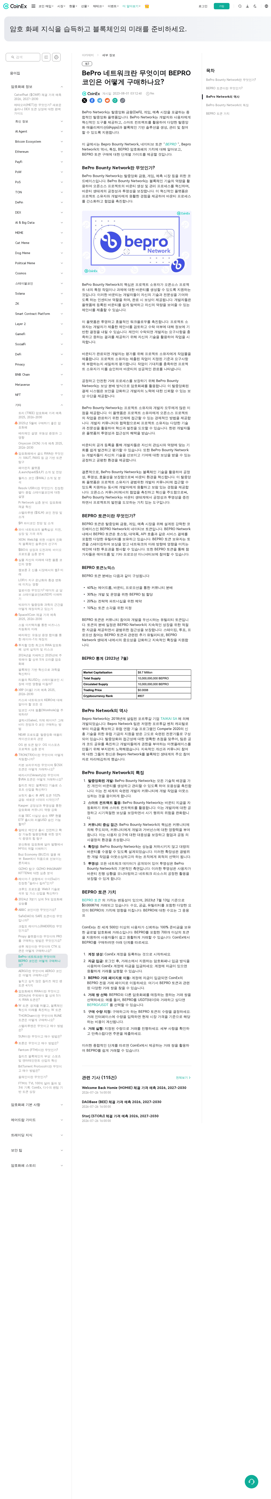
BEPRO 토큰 (92, 900)
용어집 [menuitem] (15, 73)
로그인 (203, 6)
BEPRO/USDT (98, 1005)
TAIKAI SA (169, 719)
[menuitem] (37, 97)
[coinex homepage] (16, 6)
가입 (221, 6)
